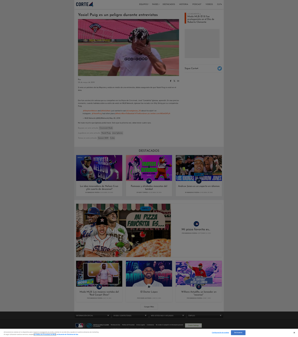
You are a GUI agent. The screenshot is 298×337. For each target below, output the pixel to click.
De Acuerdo (238, 333)
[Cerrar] (294, 332)
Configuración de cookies (220, 333)
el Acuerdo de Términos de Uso (67, 334)
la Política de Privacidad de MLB (45, 334)
